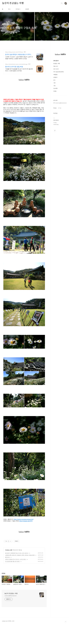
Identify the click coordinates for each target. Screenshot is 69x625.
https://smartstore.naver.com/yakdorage (16, 64)
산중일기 (55, 77)
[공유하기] (8, 541)
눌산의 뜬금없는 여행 (13, 3)
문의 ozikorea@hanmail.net (60, 103)
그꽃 (54, 83)
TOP (65, 621)
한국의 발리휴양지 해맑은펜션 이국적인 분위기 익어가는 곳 (18, 54)
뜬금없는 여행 (8, 550)
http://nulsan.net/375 (25, 521)
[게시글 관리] (11, 541)
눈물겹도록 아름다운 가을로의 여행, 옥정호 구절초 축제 (20, 555)
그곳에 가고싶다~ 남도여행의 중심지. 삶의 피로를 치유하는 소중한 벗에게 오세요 (19, 57)
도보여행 (55, 88)
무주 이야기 (56, 69)
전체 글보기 (56, 60)
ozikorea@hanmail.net (11, 595)
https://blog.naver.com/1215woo (14, 52)
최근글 (54, 108)
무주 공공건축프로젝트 (58, 71)
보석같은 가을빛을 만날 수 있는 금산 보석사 (16, 553)
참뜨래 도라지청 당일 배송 (14, 66)
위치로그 (18, 9)
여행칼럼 (55, 74)
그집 (54, 85)
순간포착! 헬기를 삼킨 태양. (12, 561)
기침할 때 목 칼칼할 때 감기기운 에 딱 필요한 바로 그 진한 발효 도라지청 (19, 70)
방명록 (27, 9)
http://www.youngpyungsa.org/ (23, 519)
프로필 (54, 91)
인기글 (59, 108)
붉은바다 (7, 557)
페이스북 (54, 130)
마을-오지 (55, 66)
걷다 (54, 80)
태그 (9, 9)
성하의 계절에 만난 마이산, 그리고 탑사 (15, 559)
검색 (62, 3)
